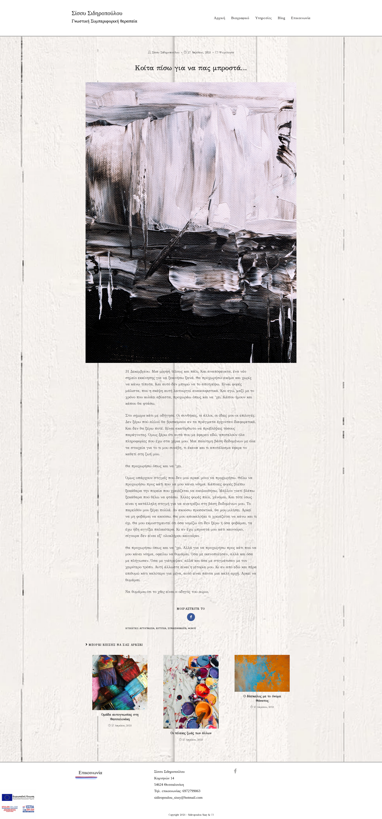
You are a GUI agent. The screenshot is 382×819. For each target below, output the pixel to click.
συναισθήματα (177, 628)
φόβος (192, 628)
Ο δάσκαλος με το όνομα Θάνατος (262, 698)
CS (212, 814)
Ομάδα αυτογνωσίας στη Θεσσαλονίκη (119, 717)
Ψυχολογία (226, 52)
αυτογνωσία (146, 628)
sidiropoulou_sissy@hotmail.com (178, 797)
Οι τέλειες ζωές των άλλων (191, 733)
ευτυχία (161, 628)
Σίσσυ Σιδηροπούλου (97, 13)
